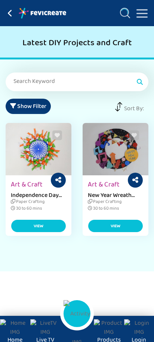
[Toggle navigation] (139, 12)
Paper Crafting (29, 202)
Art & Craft (27, 185)
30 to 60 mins (28, 208)
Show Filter (31, 107)
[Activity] (77, 313)
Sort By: (134, 109)
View (38, 226)
